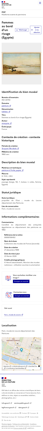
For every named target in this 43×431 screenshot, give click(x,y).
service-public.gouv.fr (21, 403)
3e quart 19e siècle (9, 148)
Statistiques (21, 417)
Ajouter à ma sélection (37, 30)
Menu (40, 3)
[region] (21, 354)
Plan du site (7, 420)
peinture (5, 105)
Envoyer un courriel (21, 281)
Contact (24, 413)
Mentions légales (7, 424)
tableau (5, 111)
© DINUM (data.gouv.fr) (18, 366)
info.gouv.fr (6, 403)
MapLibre (6, 366)
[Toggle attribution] (39, 366)
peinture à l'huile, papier (11, 170)
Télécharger (23, 30)
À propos (33, 413)
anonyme (5, 123)
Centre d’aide (34, 417)
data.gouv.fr (22, 407)
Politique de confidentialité (21, 424)
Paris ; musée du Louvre (12, 315)
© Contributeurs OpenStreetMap (15, 368)
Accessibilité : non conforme (10, 413)
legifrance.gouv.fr (8, 407)
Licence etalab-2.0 (19, 428)
